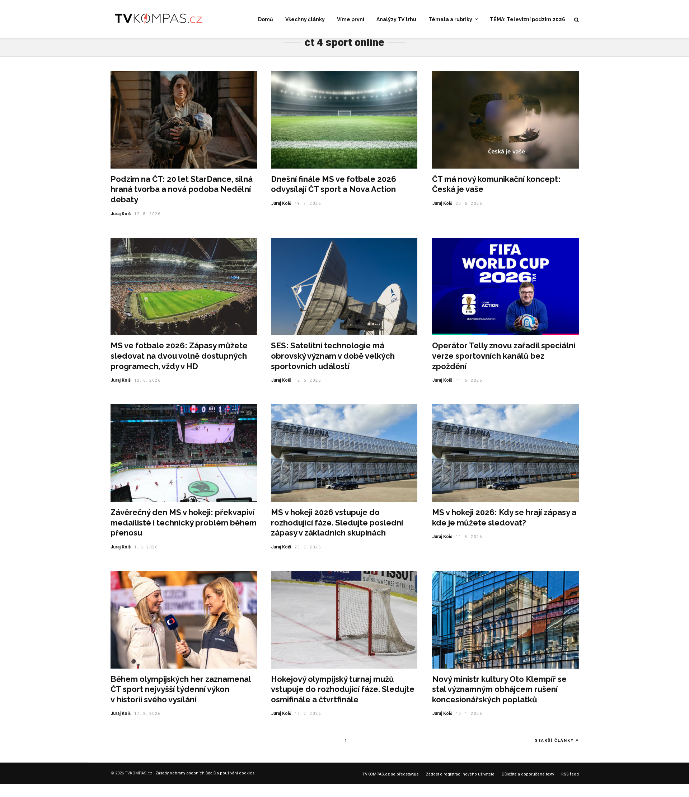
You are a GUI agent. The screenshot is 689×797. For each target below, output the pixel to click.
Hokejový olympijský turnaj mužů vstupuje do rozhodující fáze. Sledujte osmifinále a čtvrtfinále (342, 689)
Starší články (554, 740)
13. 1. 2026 (469, 714)
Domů (265, 19)
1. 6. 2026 (146, 547)
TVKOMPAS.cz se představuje (390, 774)
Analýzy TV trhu (396, 19)
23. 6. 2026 (469, 204)
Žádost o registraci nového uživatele (460, 774)
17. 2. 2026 (147, 714)
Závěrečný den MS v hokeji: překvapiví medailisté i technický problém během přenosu (184, 522)
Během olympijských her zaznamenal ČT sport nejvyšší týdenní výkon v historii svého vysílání (181, 689)
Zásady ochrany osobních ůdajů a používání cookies (204, 773)
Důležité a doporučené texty (528, 774)
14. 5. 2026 (469, 537)
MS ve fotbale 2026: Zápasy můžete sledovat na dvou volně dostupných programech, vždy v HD (179, 356)
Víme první (350, 19)
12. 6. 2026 (147, 380)
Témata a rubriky (450, 19)
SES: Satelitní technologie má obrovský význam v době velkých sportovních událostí (333, 356)
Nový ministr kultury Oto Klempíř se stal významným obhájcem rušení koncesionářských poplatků (499, 689)
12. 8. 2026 (147, 214)
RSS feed (570, 774)
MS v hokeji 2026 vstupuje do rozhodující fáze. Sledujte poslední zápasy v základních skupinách (337, 522)
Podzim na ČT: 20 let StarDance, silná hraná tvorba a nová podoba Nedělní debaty (182, 189)
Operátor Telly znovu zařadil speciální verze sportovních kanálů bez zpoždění (503, 356)
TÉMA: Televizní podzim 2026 (527, 19)
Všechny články (305, 19)
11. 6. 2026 (469, 380)
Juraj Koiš (121, 213)
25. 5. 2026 (308, 547)
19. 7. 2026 (308, 204)
